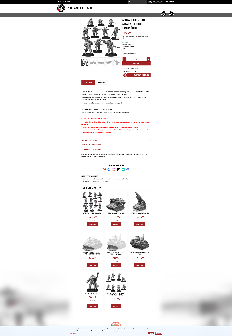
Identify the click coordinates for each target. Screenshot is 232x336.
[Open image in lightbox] (101, 37)
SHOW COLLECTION (129, 71)
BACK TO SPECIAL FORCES (141, 75)
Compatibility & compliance (91, 149)
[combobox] (137, 2)
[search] (129, 1)
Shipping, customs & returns (91, 144)
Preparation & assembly (90, 140)
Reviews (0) (101, 82)
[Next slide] (118, 37)
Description (88, 82)
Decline (159, 333)
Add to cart (136, 63)
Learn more (73, 333)
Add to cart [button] (92, 224)
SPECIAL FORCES (135, 68)
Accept (151, 333)
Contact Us (121, 315)
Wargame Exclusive (80, 8)
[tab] (88, 82)
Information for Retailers (143, 315)
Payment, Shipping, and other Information (94, 315)
